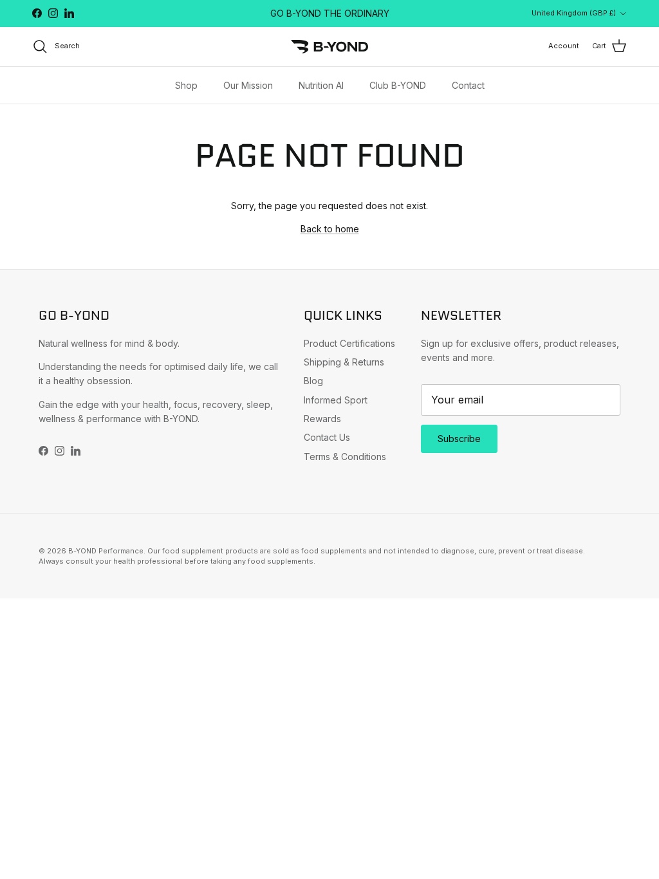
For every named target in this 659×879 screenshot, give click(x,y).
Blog (313, 380)
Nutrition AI (321, 85)
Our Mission (248, 85)
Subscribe (459, 438)
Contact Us (327, 437)
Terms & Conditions (345, 456)
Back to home (330, 228)
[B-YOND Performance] (329, 46)
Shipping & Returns (344, 361)
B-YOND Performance (106, 550)
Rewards (322, 418)
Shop (186, 85)
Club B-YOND (397, 85)
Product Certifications (349, 343)
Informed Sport (335, 399)
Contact (468, 85)
